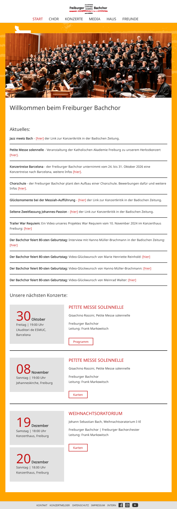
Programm (80, 341)
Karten (78, 395)
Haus (111, 18)
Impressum (98, 505)
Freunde (130, 18)
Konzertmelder (60, 505)
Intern (111, 505)
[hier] (40, 138)
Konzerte (74, 18)
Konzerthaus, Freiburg (32, 436)
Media (94, 18)
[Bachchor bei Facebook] (121, 505)
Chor (54, 18)
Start (38, 18)
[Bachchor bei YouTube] (135, 505)
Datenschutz (80, 505)
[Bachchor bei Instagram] (127, 505)
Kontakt (41, 505)
